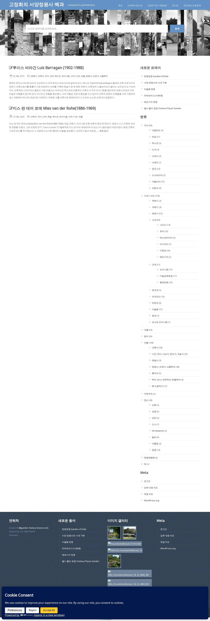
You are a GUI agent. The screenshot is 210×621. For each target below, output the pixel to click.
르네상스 (156, 296)
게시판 (175, 5)
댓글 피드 (148, 493)
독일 (50, 116)
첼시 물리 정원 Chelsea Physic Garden (162, 108)
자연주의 (148, 393)
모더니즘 (66, 76)
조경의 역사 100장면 (157, 5)
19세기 (155, 207)
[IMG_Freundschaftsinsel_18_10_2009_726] (113, 533)
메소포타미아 (166, 237)
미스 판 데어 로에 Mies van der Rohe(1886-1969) (54, 108)
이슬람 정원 (149, 89)
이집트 (163, 250)
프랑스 (155, 188)
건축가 (41, 76)
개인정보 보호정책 (192, 5)
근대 (52, 76)
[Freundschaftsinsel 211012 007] (124, 544)
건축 (154, 405)
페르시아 (164, 256)
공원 (154, 411)
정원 (154, 449)
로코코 (155, 290)
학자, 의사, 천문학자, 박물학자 (166, 379)
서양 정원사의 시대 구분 (155, 82)
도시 (154, 424)
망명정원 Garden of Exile (156, 76)
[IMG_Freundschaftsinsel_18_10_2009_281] (129, 574)
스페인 (155, 162)
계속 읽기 (103, 130)
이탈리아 (156, 181)
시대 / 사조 (75, 76)
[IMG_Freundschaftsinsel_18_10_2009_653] (129, 583)
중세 (154, 315)
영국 (154, 168)
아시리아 (164, 244)
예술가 (155, 360)
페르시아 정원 (150, 101)
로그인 (147, 481)
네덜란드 (156, 130)
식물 (146, 329)
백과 (120, 5)
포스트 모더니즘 (159, 322)
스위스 (155, 155)
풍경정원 (164, 282)
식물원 (155, 443)
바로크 (155, 302)
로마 (162, 231)
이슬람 (155, 309)
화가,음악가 (157, 386)
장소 (146, 400)
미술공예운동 (166, 275)
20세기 (34, 76)
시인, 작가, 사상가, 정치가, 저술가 (168, 353)
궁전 (154, 417)
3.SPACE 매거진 (135, 5)
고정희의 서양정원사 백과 (37, 4)
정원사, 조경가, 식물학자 (97, 76)
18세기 (155, 200)
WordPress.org (151, 500)
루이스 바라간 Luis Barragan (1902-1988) (48, 67)
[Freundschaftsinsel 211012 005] (128, 533)
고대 (154, 219)
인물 (83, 76)
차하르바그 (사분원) (153, 95)
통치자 (155, 373)
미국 (154, 149)
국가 (47, 76)
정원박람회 (149, 457)
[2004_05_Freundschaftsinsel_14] (124, 550)
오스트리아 (157, 175)
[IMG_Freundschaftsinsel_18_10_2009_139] (113, 561)
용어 (146, 336)
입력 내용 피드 (151, 487)
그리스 (163, 224)
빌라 (154, 437)
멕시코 (58, 76)
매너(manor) (158, 430)
